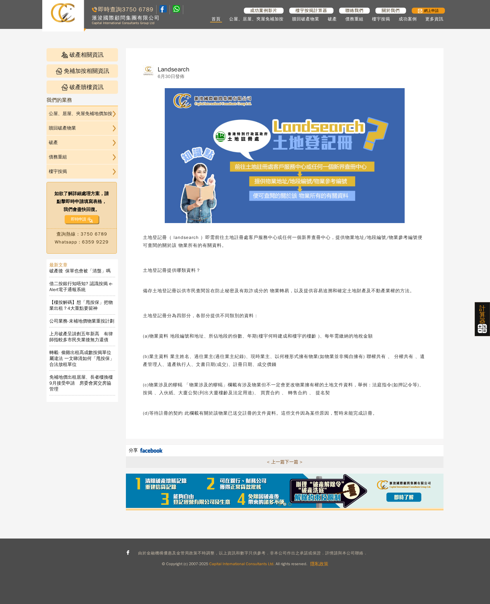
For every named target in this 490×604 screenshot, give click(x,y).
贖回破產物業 (305, 19)
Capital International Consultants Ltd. (241, 563)
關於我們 (391, 10)
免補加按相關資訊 (86, 71)
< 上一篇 (276, 462)
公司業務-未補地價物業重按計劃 (81, 321)
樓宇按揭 (381, 19)
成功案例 (408, 19)
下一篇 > (294, 462)
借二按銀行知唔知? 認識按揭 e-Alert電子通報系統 (81, 287)
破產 (332, 19)
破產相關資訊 (86, 54)
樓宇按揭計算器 (311, 10)
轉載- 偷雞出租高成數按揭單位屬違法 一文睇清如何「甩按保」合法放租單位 (81, 358)
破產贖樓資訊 (86, 87)
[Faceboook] (163, 11)
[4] (176, 9)
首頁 (216, 19)
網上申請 (431, 10)
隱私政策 (319, 564)
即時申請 (78, 219)
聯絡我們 (354, 10)
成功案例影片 (263, 10)
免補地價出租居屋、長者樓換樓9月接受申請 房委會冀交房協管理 (81, 383)
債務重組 (354, 19)
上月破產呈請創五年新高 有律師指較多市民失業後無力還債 (81, 337)
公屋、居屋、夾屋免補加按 (256, 19)
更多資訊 (434, 19)
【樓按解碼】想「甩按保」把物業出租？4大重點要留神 (81, 305)
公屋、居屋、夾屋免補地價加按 (80, 113)
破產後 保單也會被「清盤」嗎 (80, 271)
